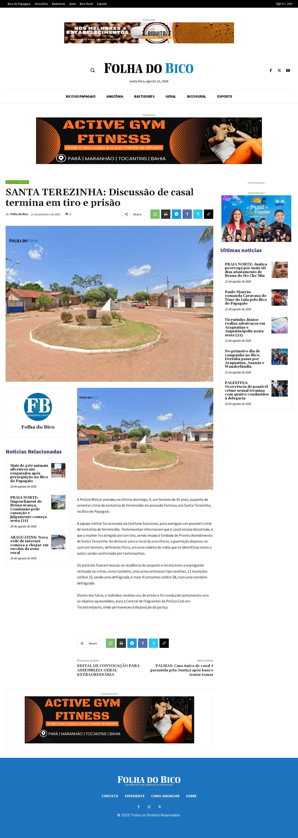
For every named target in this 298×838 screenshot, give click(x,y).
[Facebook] (271, 71)
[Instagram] (149, 807)
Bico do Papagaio (17, 182)
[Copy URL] (208, 214)
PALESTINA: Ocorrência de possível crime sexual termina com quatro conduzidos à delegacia (247, 391)
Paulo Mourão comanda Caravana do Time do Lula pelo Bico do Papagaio (246, 298)
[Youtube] (288, 71)
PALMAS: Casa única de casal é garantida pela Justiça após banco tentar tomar (181, 670)
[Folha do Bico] (38, 407)
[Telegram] (176, 214)
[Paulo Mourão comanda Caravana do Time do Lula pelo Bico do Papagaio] (279, 297)
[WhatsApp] (155, 214)
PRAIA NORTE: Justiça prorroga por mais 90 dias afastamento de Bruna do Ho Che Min (246, 270)
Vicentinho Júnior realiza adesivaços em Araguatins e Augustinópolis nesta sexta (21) (245, 327)
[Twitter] (279, 71)
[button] (92, 70)
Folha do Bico (19, 214)
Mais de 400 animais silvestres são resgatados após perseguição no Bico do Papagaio (29, 473)
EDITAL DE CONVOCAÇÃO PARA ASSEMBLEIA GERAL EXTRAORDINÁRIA (108, 670)
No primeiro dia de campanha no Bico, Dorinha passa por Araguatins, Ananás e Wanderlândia (244, 359)
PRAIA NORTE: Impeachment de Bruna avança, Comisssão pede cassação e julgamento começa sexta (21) (28, 509)
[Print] (165, 214)
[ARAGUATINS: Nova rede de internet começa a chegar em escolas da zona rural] (58, 542)
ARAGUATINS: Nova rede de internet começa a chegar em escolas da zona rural (29, 545)
